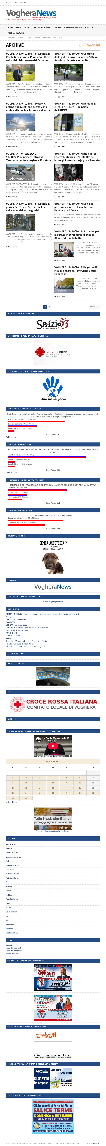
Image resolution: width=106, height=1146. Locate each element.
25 (39, 793)
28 (80, 793)
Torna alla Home (93, 44)
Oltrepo (9, 882)
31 (26, 798)
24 (26, 793)
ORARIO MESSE (13, 636)
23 (13, 793)
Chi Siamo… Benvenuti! (16, 619)
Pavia (8, 891)
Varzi (8, 920)
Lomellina (10, 870)
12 (53, 783)
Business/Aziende (73, 27)
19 (53, 788)
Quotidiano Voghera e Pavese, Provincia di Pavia (26, 641)
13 (66, 783)
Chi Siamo (14, 2)
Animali (27, 27)
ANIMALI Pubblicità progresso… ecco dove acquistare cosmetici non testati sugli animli (42, 614)
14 (80, 783)
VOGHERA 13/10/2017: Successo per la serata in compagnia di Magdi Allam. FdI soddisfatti (76, 234)
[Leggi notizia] (24, 66)
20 (66, 788)
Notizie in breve (12, 878)
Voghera (9, 929)
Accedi (9, 945)
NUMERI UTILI (12, 633)
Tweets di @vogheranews (53, 602)
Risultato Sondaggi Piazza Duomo (20, 644)
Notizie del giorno (13, 874)
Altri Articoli (11, 844)
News (18, 27)
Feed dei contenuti (13, 948)
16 (13, 788)
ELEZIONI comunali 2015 (16, 625)
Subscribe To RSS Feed (91, 46)
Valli (8, 916)
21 (80, 788)
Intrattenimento (43, 27)
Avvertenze (10, 617)
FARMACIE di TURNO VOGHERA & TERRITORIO (27, 628)
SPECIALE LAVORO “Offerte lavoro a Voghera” (25, 646)
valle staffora (11, 912)
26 (53, 793)
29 (93, 793)
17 (26, 788)
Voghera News (12, 933)
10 (26, 783)
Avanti (93, 307)
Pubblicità (10, 638)
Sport (58, 27)
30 (13, 798)
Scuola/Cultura (15, 32)
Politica (89, 27)
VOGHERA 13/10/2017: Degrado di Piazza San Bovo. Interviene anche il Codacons (76, 270)
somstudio (96, 1143)
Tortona (9, 908)
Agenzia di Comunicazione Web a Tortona (53, 831)
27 (66, 793)
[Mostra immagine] (17, 66)
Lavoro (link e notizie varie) (17, 630)
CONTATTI (23, 2)
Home (10, 27)
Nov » (14, 802)
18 (39, 788)
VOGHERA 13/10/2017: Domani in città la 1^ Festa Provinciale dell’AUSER (75, 106)
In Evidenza (11, 861)
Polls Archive (11, 437)
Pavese (9, 886)
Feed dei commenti (14, 951)
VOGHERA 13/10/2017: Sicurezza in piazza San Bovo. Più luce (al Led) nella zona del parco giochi (28, 206)
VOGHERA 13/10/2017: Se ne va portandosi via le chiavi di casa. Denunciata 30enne (73, 206)
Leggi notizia (12, 96)
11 (39, 783)
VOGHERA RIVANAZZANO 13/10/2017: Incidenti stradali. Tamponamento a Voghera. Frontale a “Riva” (28, 158)
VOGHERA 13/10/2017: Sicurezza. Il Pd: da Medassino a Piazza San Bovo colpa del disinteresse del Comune (28, 56)
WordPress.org (12, 953)
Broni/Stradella (12, 853)
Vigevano (10, 924)
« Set (8, 802)
